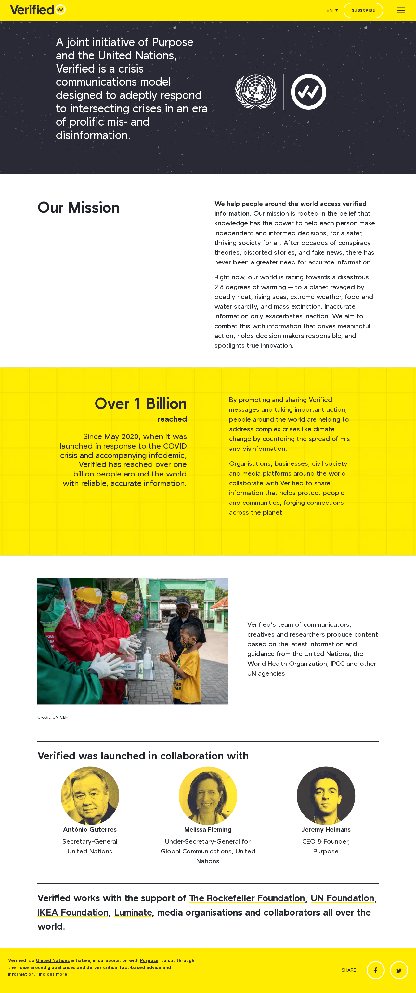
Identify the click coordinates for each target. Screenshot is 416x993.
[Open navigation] (401, 10)
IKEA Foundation (72, 912)
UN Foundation (342, 898)
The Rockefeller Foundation (247, 898)
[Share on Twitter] (399, 970)
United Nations (53, 961)
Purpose (149, 961)
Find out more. (52, 974)
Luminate (132, 912)
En (330, 10)
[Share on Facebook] (376, 970)
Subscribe (363, 10)
